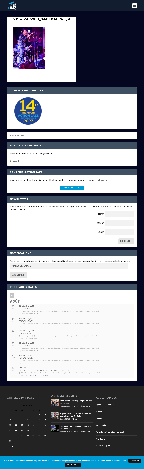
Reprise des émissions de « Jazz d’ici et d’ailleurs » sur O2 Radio (75, 415)
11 (16, 425)
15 (39, 425)
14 (33, 425)
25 (16, 436)
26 (22, 436)
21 (33, 430)
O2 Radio (75, 419)
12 (22, 425)
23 (45, 430)
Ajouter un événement (105, 405)
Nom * (101, 214)
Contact (99, 418)
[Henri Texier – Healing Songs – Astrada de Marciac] (54, 402)
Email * (100, 232)
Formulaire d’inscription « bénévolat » (111, 432)
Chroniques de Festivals (80, 432)
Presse (99, 411)
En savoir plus (72, 465)
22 (39, 430)
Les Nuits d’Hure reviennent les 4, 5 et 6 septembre (75, 427)
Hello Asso (102, 180)
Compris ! (135, 461)
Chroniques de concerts (80, 406)
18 (16, 430)
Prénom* (100, 223)
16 (45, 425)
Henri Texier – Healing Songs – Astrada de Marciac (76, 402)
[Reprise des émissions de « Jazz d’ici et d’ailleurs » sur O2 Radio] (54, 415)
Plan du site (100, 439)
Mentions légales (103, 446)
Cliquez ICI (15, 161)
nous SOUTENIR (72, 188)
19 (22, 430)
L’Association (101, 425)
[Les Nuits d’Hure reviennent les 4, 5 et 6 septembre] (54, 428)
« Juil (11, 447)
